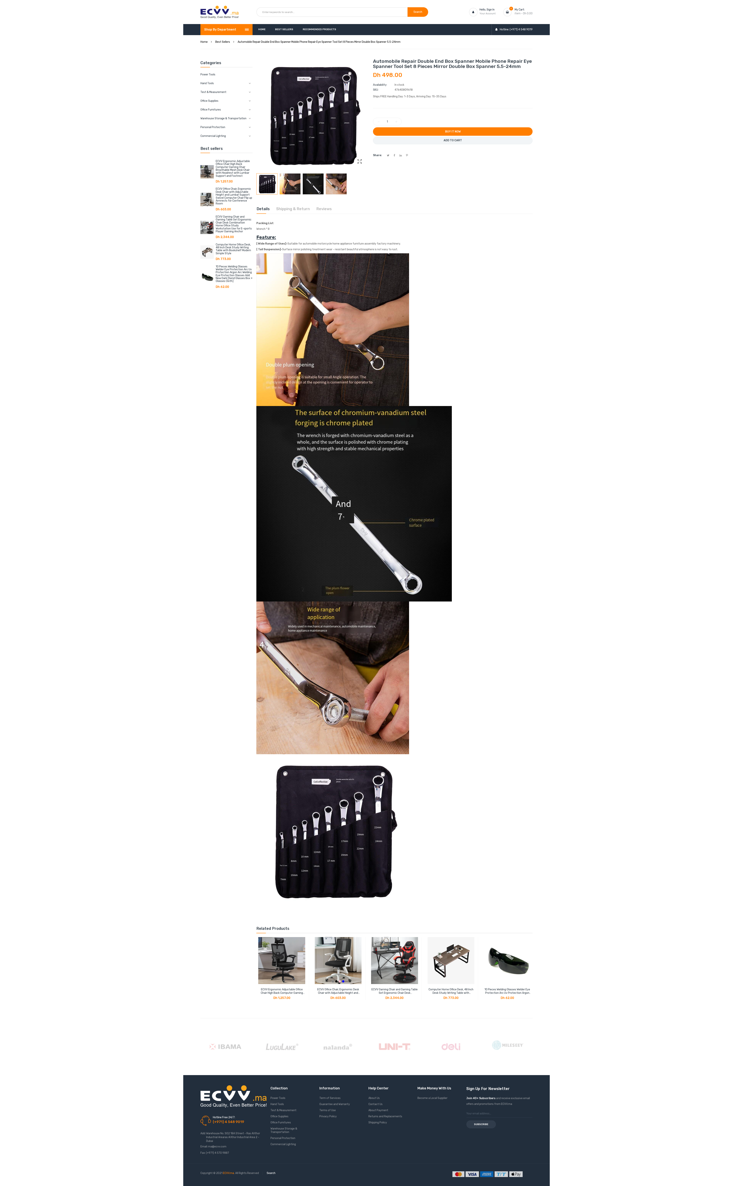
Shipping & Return (293, 209)
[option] (267, 184)
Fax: (203, 1153)
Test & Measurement (283, 1110)
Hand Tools (277, 1104)
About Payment (378, 1110)
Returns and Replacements (385, 1116)
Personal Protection (282, 1138)
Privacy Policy (328, 1116)
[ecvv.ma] (219, 9)
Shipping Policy (377, 1122)
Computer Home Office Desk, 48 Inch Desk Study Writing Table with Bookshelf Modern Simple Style (233, 249)
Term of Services (330, 1098)
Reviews (324, 209)
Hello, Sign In (487, 9)
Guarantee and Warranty (334, 1104)
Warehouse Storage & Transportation (283, 1130)
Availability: (380, 84)
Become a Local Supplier (432, 1098)
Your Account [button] (488, 13)
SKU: (376, 89)
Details (263, 209)
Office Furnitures (280, 1122)
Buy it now (453, 131)
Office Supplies (279, 1116)
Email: (204, 1146)
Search (271, 1173)
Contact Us (375, 1104)
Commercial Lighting (283, 1144)
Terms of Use (327, 1110)
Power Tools (207, 74)
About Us (374, 1098)
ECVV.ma (228, 1173)
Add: (203, 1133)
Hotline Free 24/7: (224, 1117)
